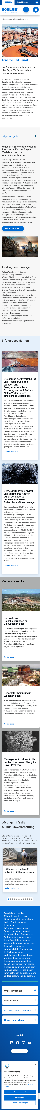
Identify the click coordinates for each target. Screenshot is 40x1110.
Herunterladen (10, 451)
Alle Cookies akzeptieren (20, 1092)
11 (29, 899)
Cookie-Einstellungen (20, 1102)
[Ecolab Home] (9, 10)
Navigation (10, 136)
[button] (26, 9)
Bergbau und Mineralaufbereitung (15, 19)
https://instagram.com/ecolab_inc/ (23, 1043)
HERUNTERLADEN (12, 229)
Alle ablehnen (20, 1097)
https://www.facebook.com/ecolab (17, 1043)
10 (27, 899)
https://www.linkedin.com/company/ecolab (11, 1043)
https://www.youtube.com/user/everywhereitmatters (29, 1043)
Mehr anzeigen (11, 888)
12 (31, 899)
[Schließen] (35, 1064)
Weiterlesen (9, 657)
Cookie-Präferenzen (19, 1051)
